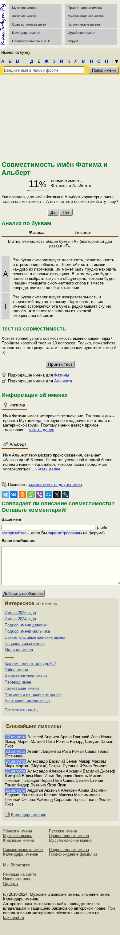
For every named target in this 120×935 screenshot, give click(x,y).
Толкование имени (22, 688)
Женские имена (24, 16)
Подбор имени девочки (26, 625)
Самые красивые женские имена (35, 637)
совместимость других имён (55, 484)
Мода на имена (19, 649)
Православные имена (85, 8)
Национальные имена (25, 643)
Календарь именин (26, 33)
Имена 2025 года (20, 612)
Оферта (10, 883)
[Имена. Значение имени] (3, 24)
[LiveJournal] (65, 494)
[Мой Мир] (48, 494)
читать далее (41, 429)
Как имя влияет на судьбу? (30, 663)
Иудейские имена (81, 33)
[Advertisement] (60, 117)
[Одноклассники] (22, 494)
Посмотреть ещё (20, 710)
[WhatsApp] (31, 494)
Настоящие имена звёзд (27, 700)
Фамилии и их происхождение (33, 694)
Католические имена (84, 24)
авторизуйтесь (15, 533)
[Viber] (39, 494)
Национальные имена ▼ (31, 41)
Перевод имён (18, 682)
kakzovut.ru (13, 917)
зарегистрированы (65, 533)
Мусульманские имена (86, 16)
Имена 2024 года (20, 619)
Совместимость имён (23, 849)
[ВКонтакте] (14, 494)
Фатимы (61, 375)
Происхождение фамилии (73, 854)
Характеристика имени (26, 676)
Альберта (63, 381)
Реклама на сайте (19, 874)
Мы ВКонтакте (16, 865)
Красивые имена (18, 840)
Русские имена (63, 831)
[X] (57, 494)
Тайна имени (16, 670)
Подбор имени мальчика (27, 631)
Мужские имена (24, 8)
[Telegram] (5, 494)
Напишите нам (16, 879)
